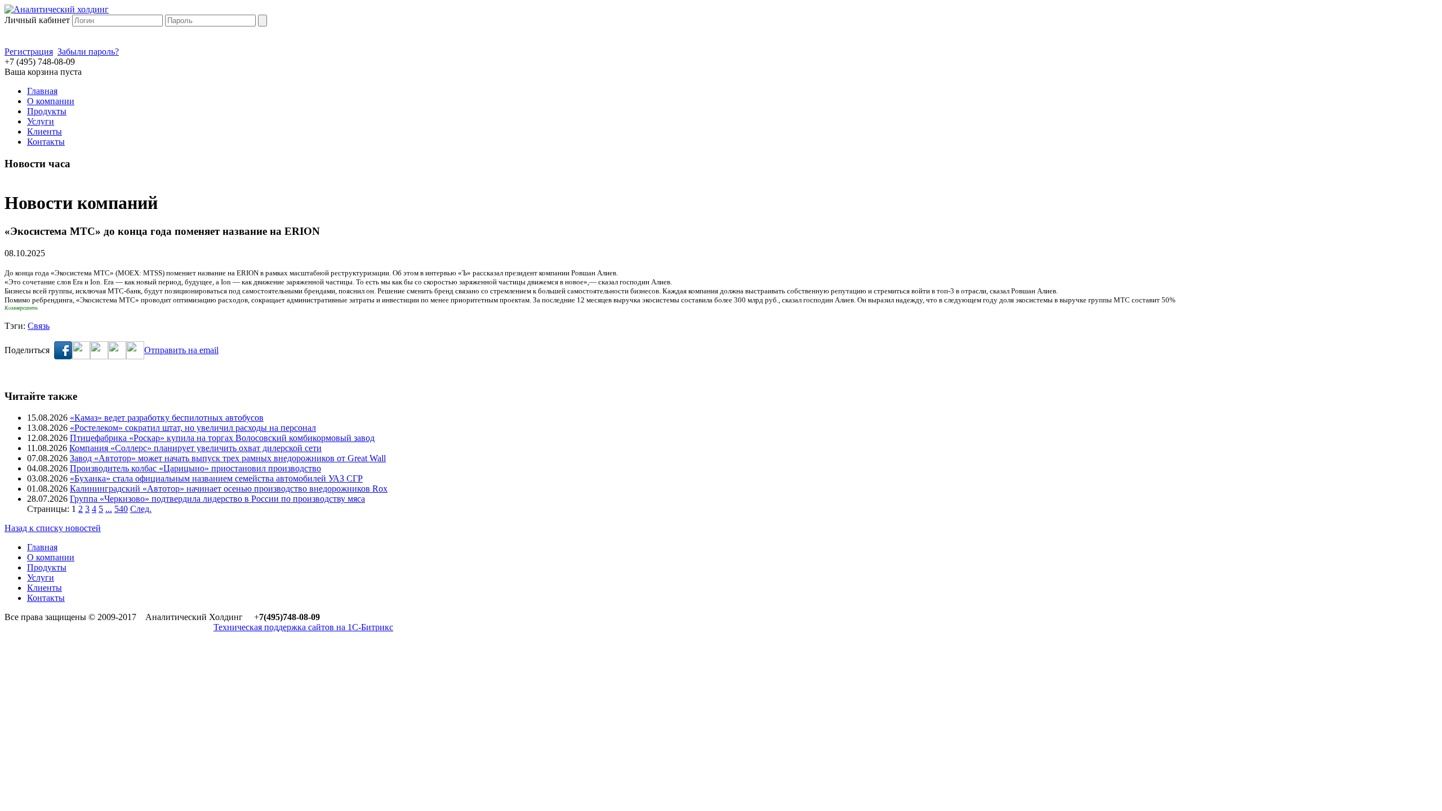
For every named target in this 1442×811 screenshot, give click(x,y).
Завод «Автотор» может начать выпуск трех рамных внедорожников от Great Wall (228, 458)
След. (141, 509)
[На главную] (57, 9)
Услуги (40, 121)
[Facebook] (63, 356)
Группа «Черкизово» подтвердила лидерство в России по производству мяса (217, 498)
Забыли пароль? (88, 51)
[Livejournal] (135, 356)
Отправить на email (181, 350)
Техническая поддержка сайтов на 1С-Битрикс (303, 627)
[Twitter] (81, 356)
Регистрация (29, 51)
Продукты (46, 111)
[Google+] (117, 356)
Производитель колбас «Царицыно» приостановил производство (195, 468)
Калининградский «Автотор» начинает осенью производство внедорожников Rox (229, 488)
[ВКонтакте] (99, 356)
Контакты (46, 141)
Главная (42, 91)
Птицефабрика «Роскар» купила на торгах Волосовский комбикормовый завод (222, 438)
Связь (39, 326)
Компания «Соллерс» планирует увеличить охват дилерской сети (195, 448)
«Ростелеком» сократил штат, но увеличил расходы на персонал (193, 428)
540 (121, 509)
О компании (50, 101)
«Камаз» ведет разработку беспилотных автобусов (167, 417)
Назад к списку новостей (53, 528)
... (108, 509)
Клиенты (44, 131)
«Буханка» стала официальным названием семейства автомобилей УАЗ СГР (216, 478)
